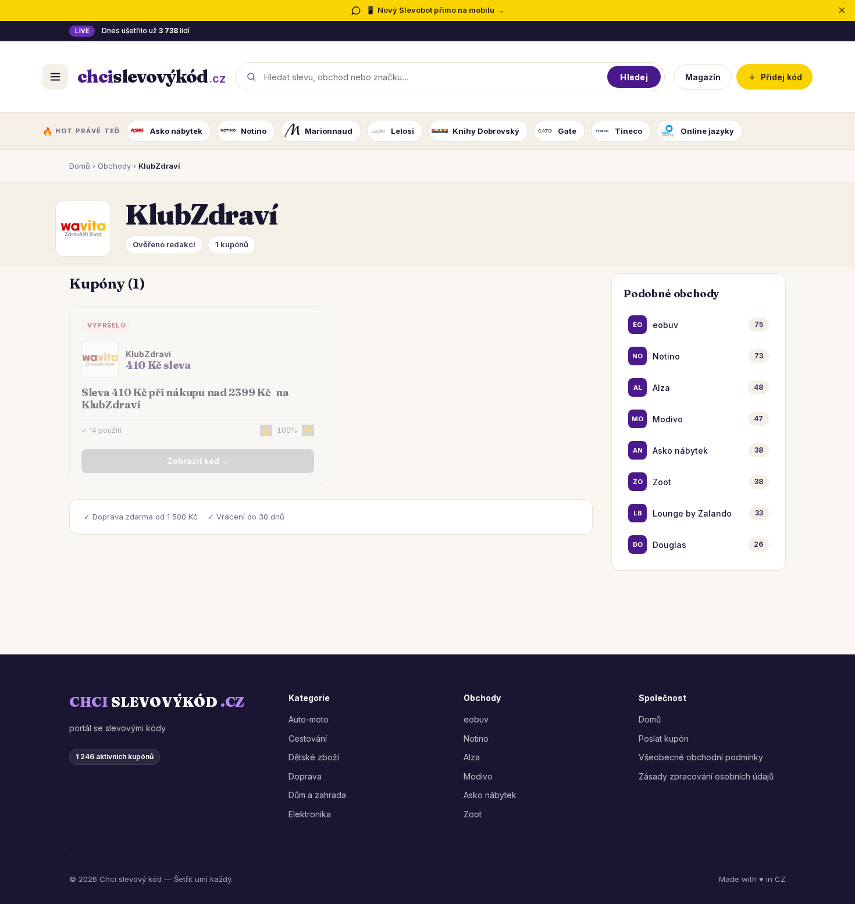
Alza (472, 757)
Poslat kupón (664, 738)
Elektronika (309, 814)
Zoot (473, 814)
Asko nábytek (490, 795)
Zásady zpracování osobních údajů (706, 776)
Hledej (634, 76)
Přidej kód (774, 76)
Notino (476, 738)
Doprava (305, 776)
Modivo (478, 776)
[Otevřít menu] (55, 77)
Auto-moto (308, 719)
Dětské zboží (313, 757)
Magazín (703, 76)
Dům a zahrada (317, 795)
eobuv (476, 719)
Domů (79, 165)
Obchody (114, 165)
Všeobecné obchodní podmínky (701, 757)
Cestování (307, 738)
